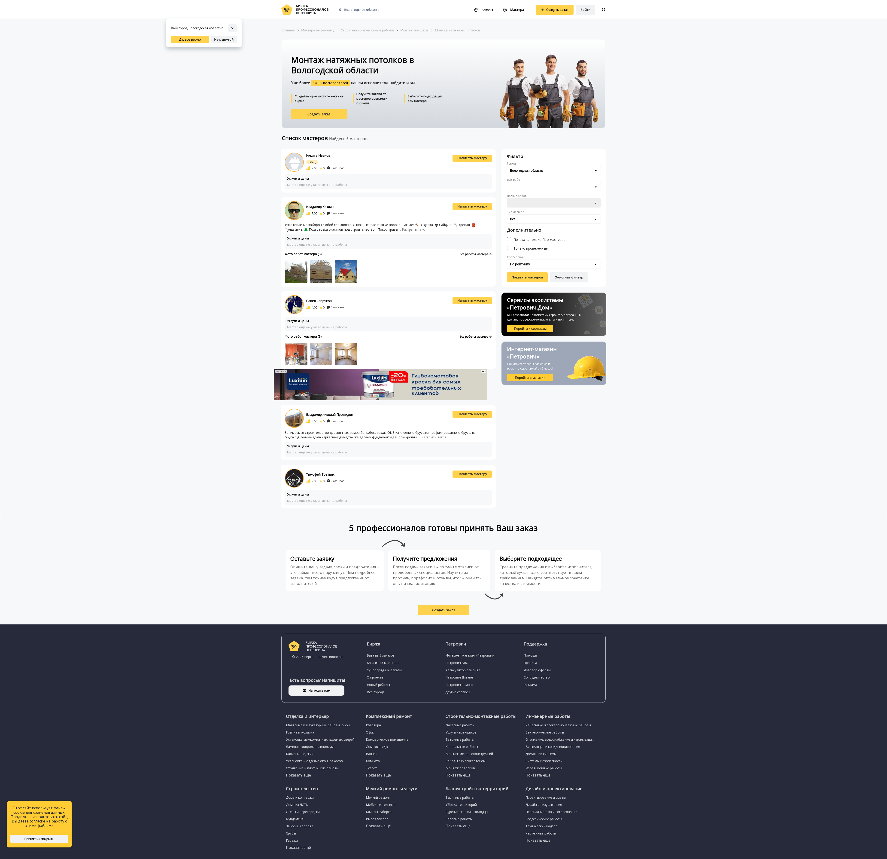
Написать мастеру (472, 158)
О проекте (375, 677)
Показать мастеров (527, 277)
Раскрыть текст (414, 229)
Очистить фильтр (569, 277)
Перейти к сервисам (530, 328)
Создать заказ (319, 114)
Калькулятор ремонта (462, 670)
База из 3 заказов (381, 655)
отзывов (337, 168)
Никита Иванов (318, 155)
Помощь (530, 655)
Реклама (530, 684)
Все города (376, 692)
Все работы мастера (474, 254)
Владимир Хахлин (320, 207)
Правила (530, 662)
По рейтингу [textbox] (520, 264)
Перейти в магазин (530, 377)
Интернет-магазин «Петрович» (469, 655)
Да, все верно (190, 39)
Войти (585, 9)
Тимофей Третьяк (320, 474)
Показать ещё (298, 775)
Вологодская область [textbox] (526, 170)
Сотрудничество (537, 677)
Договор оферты (537, 670)
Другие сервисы (457, 692)
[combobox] (554, 170)
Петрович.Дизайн (459, 677)
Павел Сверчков (319, 301)
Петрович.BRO (456, 662)
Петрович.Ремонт (459, 684)
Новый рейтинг (379, 684)
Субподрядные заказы (384, 670)
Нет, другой (224, 39)
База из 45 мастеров (383, 662)
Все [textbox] (513, 219)
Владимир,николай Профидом (329, 414)
